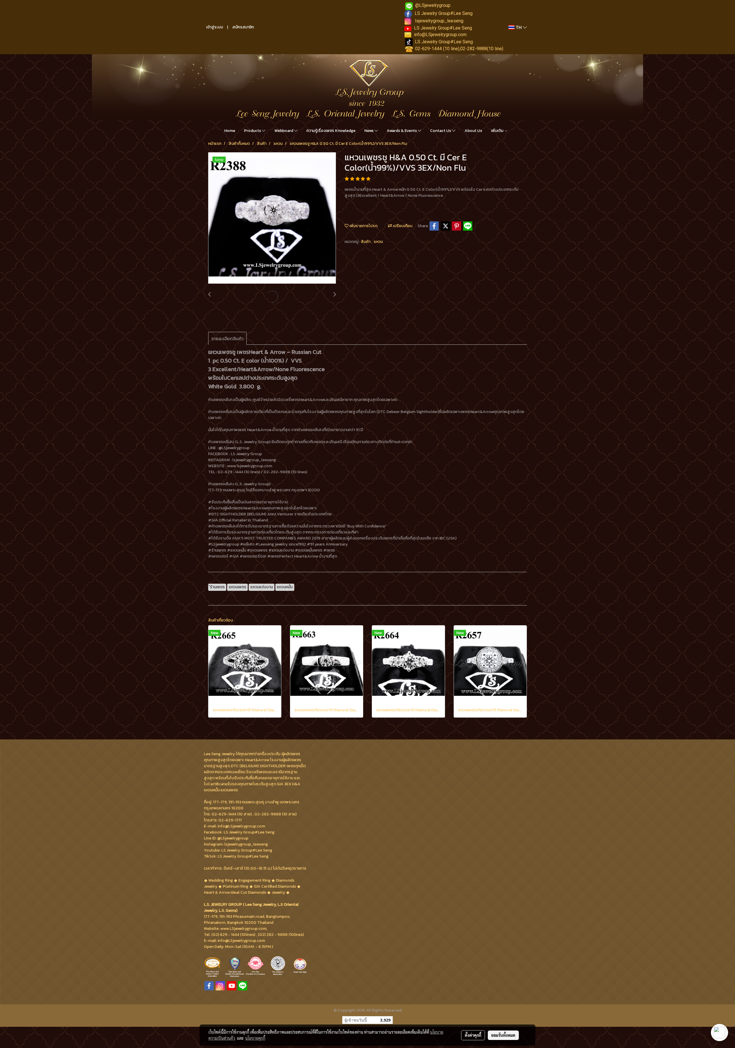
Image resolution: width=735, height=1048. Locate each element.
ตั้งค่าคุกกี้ (473, 1035)
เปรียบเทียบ (402, 226)
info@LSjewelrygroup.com (440, 34)
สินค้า (366, 242)
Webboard (284, 131)
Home (229, 131)
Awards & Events (402, 131)
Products (253, 131)
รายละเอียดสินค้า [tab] (227, 338)
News (369, 131)
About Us (473, 131)
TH (518, 27)
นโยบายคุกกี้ (255, 1038)
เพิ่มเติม (497, 131)
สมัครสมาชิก (243, 27)
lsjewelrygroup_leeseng (439, 21)
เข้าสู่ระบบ (214, 27)
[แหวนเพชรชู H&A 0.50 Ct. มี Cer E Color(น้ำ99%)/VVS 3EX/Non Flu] (272, 218)
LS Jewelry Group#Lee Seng (444, 13)
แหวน (378, 242)
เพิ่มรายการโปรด (363, 226)
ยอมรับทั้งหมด (503, 1035)
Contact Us (441, 131)
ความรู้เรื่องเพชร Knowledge (330, 131)
